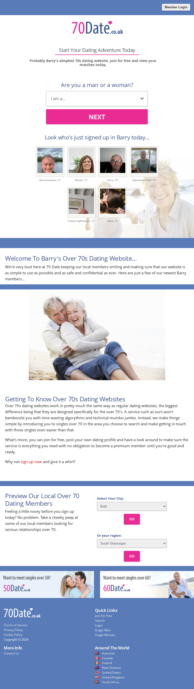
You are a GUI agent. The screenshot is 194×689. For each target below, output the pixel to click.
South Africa (110, 682)
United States (111, 672)
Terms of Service (16, 625)
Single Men (103, 630)
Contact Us (11, 653)
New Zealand (111, 668)
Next (97, 116)
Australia (108, 653)
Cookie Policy (13, 635)
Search (100, 620)
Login (99, 625)
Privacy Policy (13, 630)
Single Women (105, 635)
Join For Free (103, 616)
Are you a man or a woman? (97, 84)
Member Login (176, 7)
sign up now (31, 461)
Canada (107, 658)
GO (131, 519)
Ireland (107, 663)
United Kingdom (113, 677)
